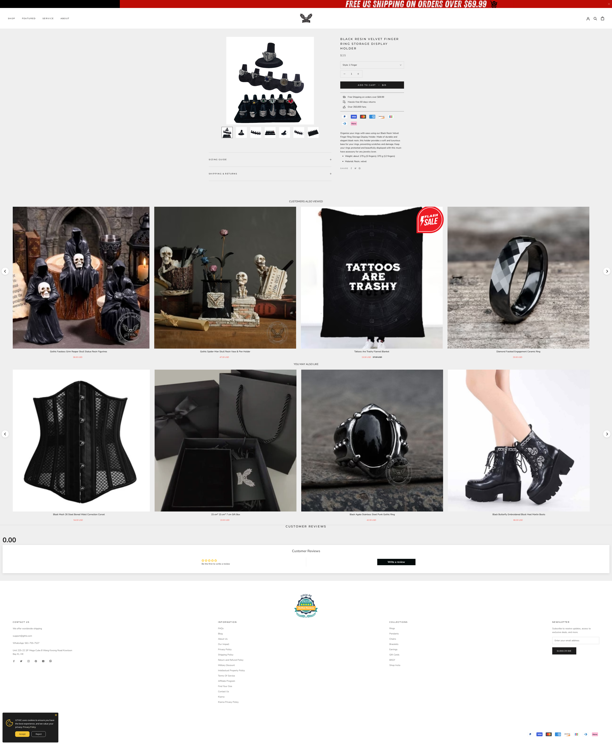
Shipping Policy (225, 654)
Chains (392, 638)
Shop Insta (394, 665)
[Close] (56, 715)
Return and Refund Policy (230, 659)
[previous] (5, 271)
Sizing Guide (218, 159)
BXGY (392, 659)
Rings (392, 628)
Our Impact (223, 644)
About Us (223, 638)
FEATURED (29, 18)
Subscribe (564, 651)
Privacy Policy (225, 649)
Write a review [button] (396, 562)
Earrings (393, 649)
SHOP (11, 18)
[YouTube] (43, 661)
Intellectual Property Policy (231, 670)
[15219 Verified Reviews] (306, 618)
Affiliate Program (226, 681)
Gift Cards (394, 654)
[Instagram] (28, 661)
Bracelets (393, 644)
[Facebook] (351, 168)
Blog (220, 633)
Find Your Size (225, 686)
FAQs (221, 628)
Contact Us (223, 691)
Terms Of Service (226, 675)
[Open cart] (602, 18)
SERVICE (48, 18)
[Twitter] (355, 168)
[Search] (595, 18)
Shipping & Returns (223, 173)
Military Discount (226, 665)
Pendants (394, 633)
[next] (606, 271)
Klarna (221, 696)
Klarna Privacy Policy (228, 702)
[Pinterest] (360, 168)
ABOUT (65, 18)
